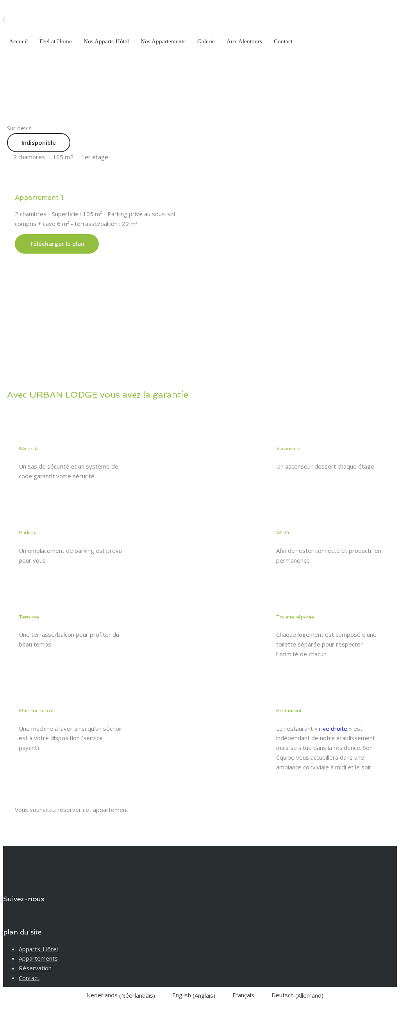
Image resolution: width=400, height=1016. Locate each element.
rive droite (333, 728)
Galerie (206, 41)
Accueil (18, 41)
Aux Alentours (244, 41)
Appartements (38, 958)
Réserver (41, 824)
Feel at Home (55, 41)
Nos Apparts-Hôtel (106, 41)
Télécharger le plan (56, 243)
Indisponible (38, 142)
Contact (283, 41)
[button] (219, 272)
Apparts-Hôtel (38, 949)
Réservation (35, 968)
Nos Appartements (163, 41)
